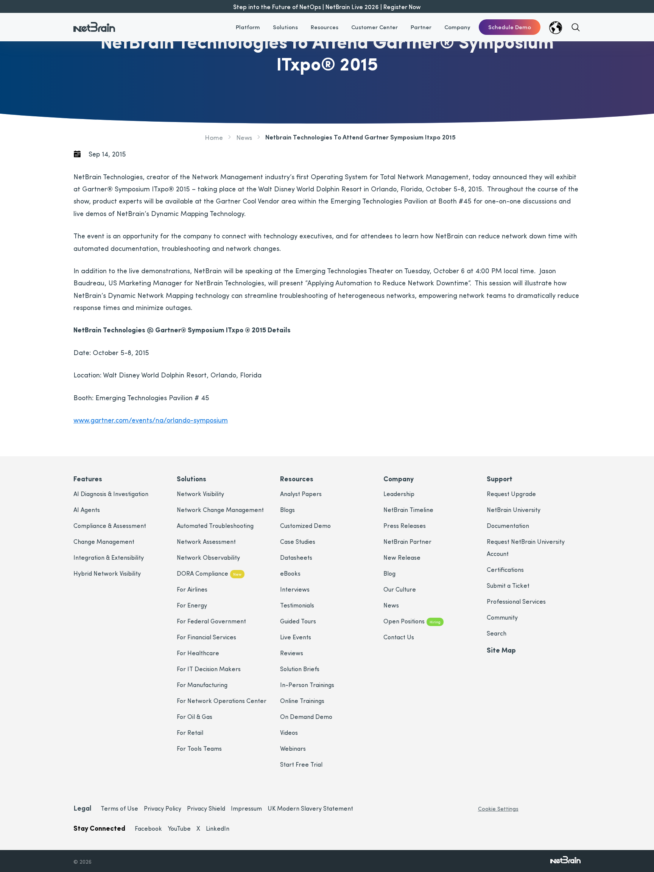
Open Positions (412, 621)
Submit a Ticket (508, 585)
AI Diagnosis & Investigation (110, 494)
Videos (289, 732)
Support (499, 478)
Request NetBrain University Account (526, 547)
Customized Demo (305, 525)
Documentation (508, 525)
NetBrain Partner (407, 541)
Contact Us (398, 637)
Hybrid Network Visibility (107, 573)
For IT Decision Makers (209, 669)
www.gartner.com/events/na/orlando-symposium (150, 419)
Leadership (398, 494)
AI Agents (86, 509)
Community (502, 617)
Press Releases (404, 525)
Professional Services (516, 601)
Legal (82, 808)
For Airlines (192, 589)
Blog (389, 573)
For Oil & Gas (194, 716)
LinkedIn (217, 828)
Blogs (287, 509)
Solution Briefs (299, 669)
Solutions (285, 27)
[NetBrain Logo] (94, 22)
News (244, 137)
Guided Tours (298, 621)
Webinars (293, 748)
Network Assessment (206, 541)
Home (214, 137)
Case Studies (297, 541)
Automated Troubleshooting (215, 525)
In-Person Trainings (307, 685)
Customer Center (374, 27)
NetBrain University (513, 509)
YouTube (179, 828)
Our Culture (399, 589)
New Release (401, 557)
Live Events (295, 637)
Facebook (148, 828)
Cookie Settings (498, 808)
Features (87, 478)
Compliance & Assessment (109, 525)
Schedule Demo (509, 27)
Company (457, 27)
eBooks (290, 573)
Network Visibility (200, 494)
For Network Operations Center (221, 700)
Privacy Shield (206, 808)
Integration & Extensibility (108, 557)
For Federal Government (211, 621)
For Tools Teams (199, 748)
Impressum (246, 808)
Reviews (291, 653)
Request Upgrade (511, 494)
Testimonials (297, 605)
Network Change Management (220, 509)
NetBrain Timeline (408, 509)
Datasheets (296, 557)
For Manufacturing (202, 685)
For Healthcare (198, 653)
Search (496, 633)
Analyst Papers (301, 494)
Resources (324, 27)
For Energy (192, 605)
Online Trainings (302, 700)
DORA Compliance (209, 573)
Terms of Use (119, 808)
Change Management (103, 541)
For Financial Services (206, 637)
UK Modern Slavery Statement (310, 808)
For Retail (190, 732)
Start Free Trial (301, 764)
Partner (421, 27)
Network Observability (208, 557)
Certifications (505, 569)
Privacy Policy (162, 808)
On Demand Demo (306, 716)
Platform (248, 27)
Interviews (295, 589)
